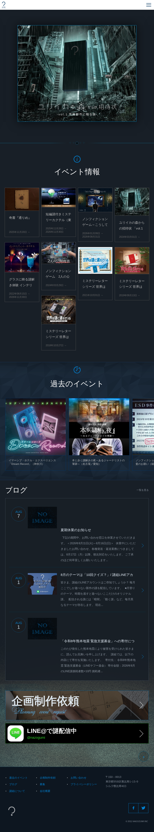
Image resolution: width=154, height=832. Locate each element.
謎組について (17, 790)
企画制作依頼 (48, 777)
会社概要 (45, 790)
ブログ (13, 784)
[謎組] (3, 5)
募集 (42, 784)
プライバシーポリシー (84, 784)
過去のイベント (18, 777)
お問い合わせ (78, 777)
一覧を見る (143, 490)
